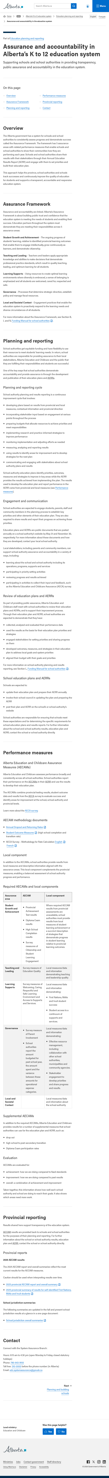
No (63, 1431)
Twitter (93, 1461)
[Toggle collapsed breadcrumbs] (18, 16)
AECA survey (31, 810)
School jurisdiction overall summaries (24, 1320)
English (93, 16)
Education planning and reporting (69, 16)
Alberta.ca (51, 1449)
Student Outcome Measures (20, 832)
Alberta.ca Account (88, 5)
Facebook (88, 1461)
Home (9, 16)
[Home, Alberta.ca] (13, 6)
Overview (11, 95)
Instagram (98, 1461)
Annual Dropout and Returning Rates (24, 827)
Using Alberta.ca (9, 1466)
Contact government (34, 1461)
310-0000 (16, 1366)
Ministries (8, 1461)
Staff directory (54, 1461)
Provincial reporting (52, 101)
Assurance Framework (17, 101)
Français (102, 16)
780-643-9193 (17, 1362)
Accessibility (44, 1466)
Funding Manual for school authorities (31, 320)
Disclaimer (23, 1466)
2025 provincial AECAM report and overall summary (31, 1284)
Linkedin (104, 1461)
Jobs (18, 1461)
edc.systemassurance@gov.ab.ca (26, 1370)
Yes (50, 1431)
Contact (46, 107)
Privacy (33, 1466)
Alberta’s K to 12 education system (38, 16)
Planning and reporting (18, 107)
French (10, 845)
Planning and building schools (58, 1391)
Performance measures (54, 95)
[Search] (74, 6)
